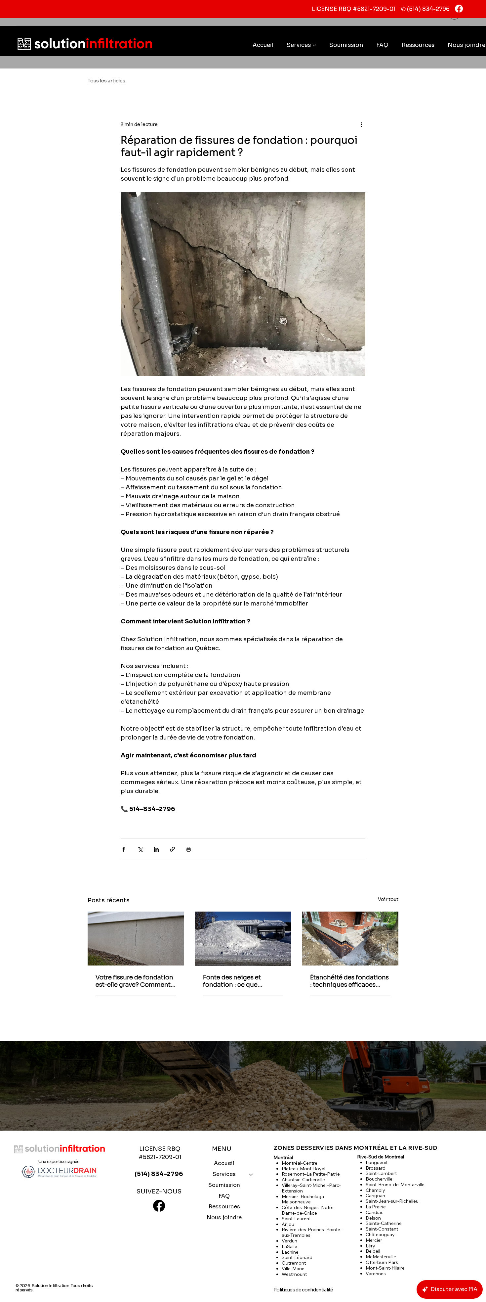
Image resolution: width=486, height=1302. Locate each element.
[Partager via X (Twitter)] (140, 849)
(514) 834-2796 (428, 9)
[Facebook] (459, 9)
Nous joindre (224, 1217)
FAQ (224, 1195)
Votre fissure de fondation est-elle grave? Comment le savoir (134, 981)
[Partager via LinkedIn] (156, 849)
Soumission (224, 1185)
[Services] (251, 1174)
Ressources (224, 1206)
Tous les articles (106, 81)
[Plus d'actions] (361, 124)
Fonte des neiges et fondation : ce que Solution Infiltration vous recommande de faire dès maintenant (241, 981)
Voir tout (388, 899)
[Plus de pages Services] (314, 45)
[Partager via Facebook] (124, 849)
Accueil (224, 1163)
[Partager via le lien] (172, 849)
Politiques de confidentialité (303, 1290)
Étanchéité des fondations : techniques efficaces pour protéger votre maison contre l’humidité (349, 981)
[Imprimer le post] (188, 849)
